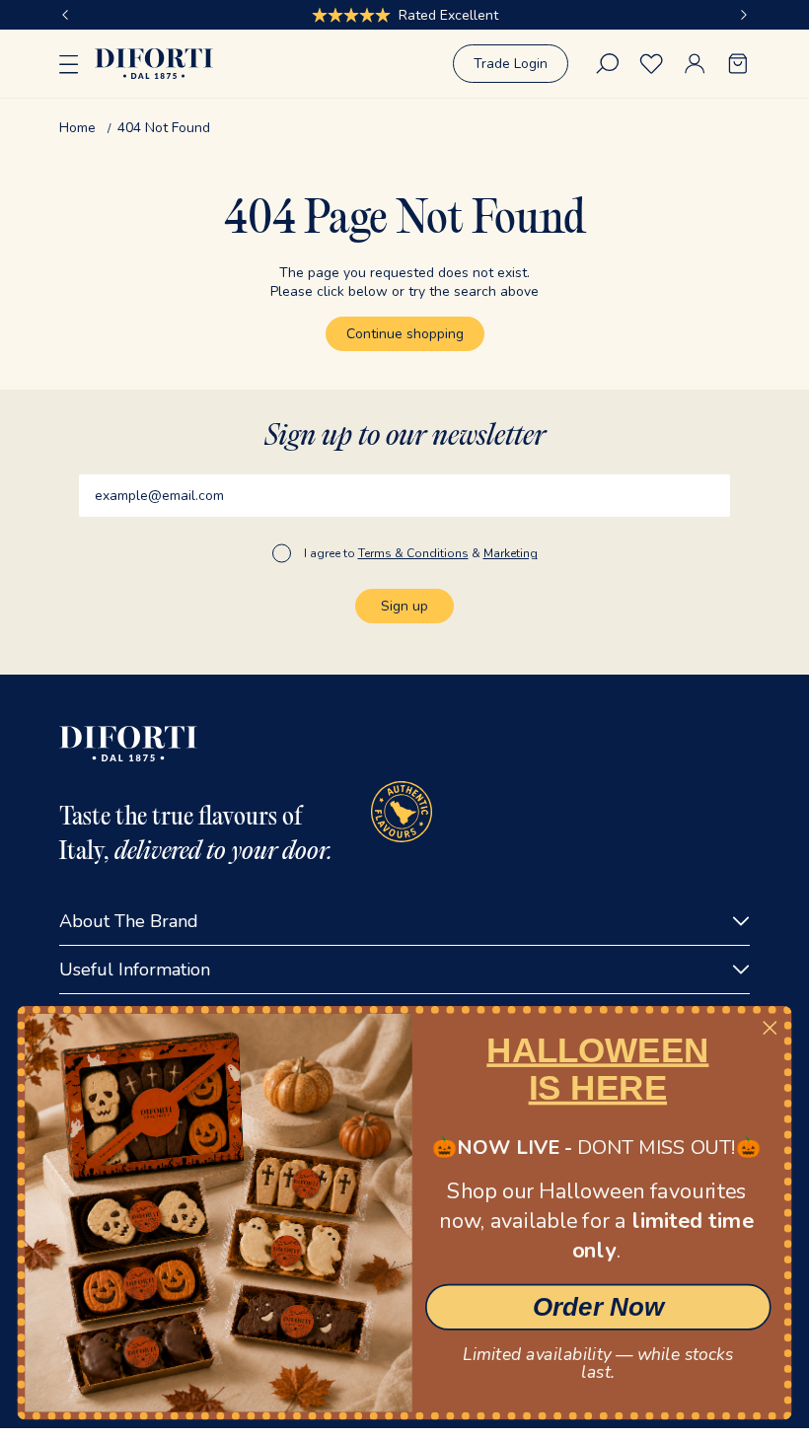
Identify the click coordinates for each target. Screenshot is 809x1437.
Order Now (598, 1307)
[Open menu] (69, 64)
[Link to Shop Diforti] (154, 63)
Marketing (510, 553)
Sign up (404, 606)
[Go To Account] (694, 63)
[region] (404, 15)
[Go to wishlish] (651, 63)
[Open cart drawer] (738, 63)
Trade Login (511, 63)
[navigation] (404, 128)
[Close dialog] (770, 1028)
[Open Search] (608, 63)
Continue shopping (405, 333)
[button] (65, 15)
